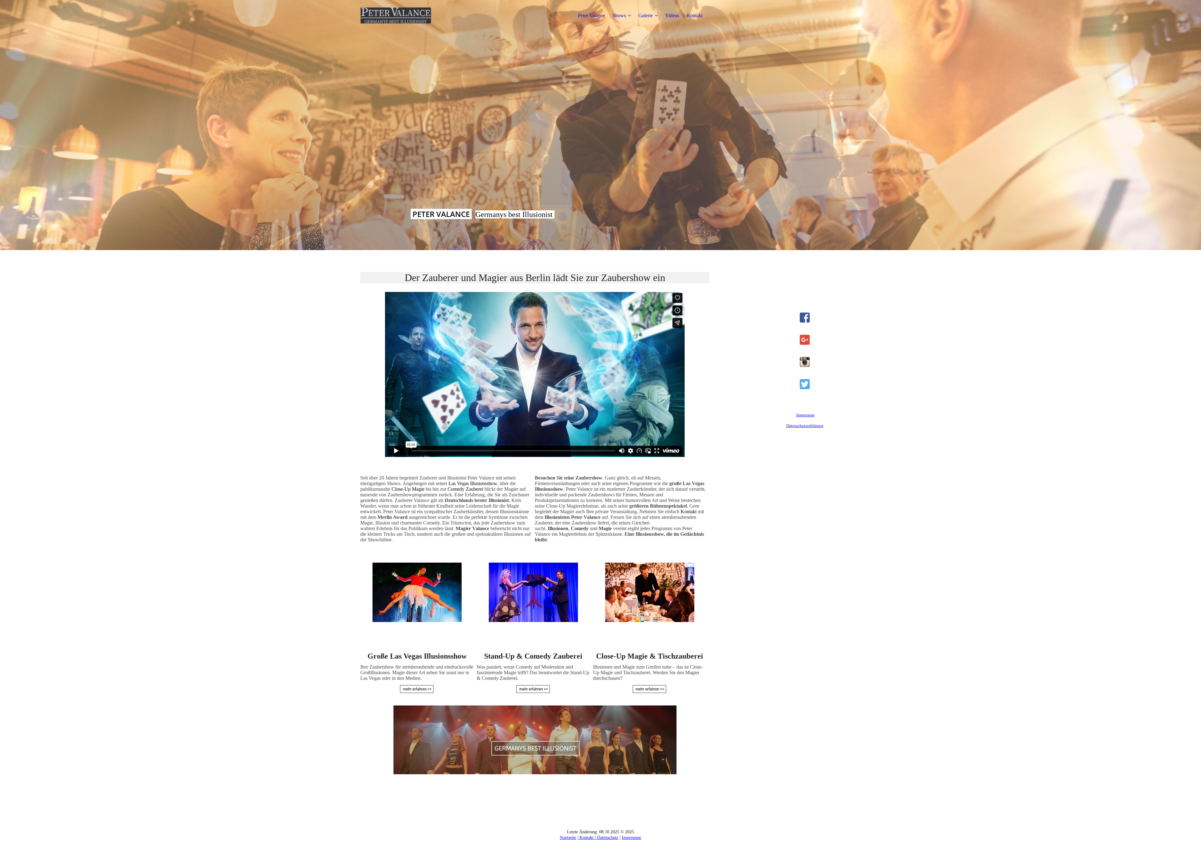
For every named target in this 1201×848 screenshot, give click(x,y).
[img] (399, 15)
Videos (672, 15)
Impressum (805, 415)
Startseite (568, 837)
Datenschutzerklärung (804, 425)
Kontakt (694, 15)
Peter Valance (591, 15)
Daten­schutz (607, 837)
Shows (619, 15)
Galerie (645, 15)
